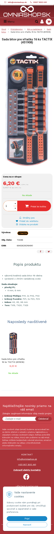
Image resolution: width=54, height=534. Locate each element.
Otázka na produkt (28, 224)
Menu (11, 21)
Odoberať (43, 419)
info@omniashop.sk (17, 2)
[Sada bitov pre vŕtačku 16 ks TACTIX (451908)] (27, 108)
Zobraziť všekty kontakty (27, 470)
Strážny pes (28, 218)
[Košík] (49, 22)
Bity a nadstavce (34, 29)
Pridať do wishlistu (28, 221)
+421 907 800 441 (27, 464)
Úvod (4, 29)
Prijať (27, 518)
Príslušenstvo (17, 29)
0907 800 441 (40, 2)
